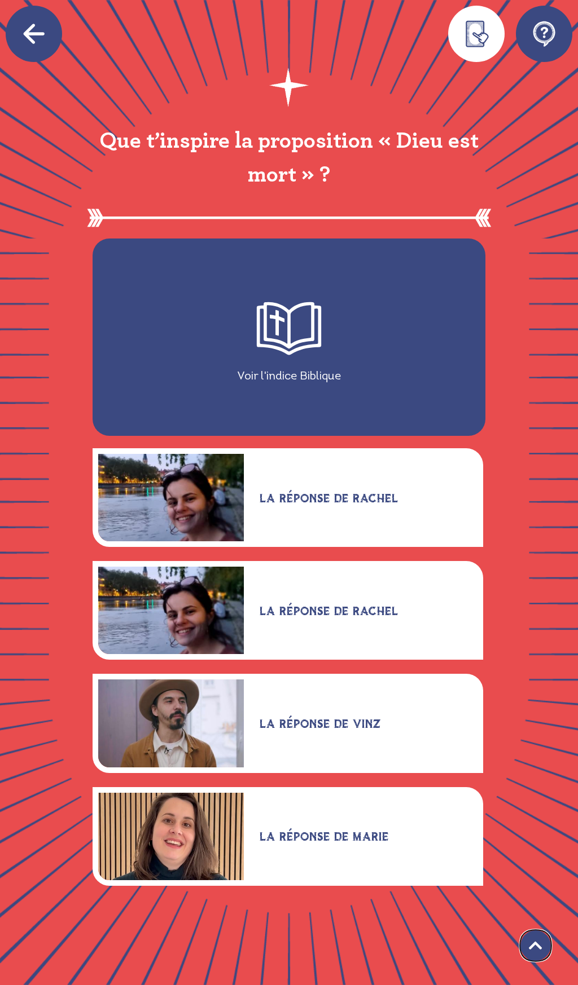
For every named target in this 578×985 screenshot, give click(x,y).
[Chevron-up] (535, 945)
